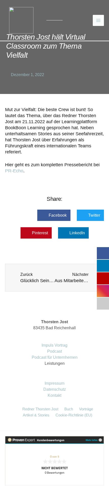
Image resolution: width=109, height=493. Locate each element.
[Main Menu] (98, 20)
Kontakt (54, 395)
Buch (68, 409)
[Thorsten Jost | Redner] (21, 20)
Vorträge (86, 409)
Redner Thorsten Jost (40, 409)
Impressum (54, 383)
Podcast (54, 351)
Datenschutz (54, 389)
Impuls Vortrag (54, 345)
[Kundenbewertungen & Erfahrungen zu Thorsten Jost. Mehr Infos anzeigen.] (54, 460)
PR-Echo (14, 170)
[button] (53, 215)
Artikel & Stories (36, 415)
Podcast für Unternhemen (55, 357)
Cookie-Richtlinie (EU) (74, 415)
